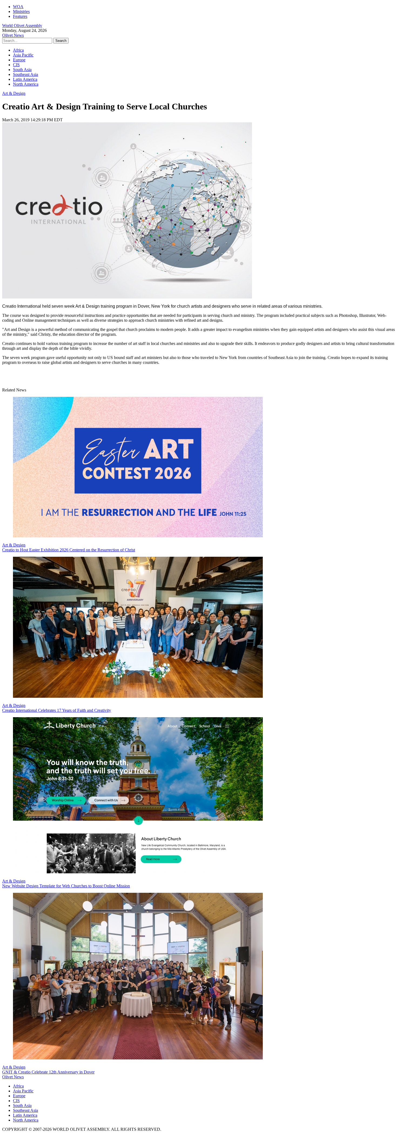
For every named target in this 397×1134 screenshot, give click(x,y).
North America (25, 84)
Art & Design (13, 93)
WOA (18, 6)
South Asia (22, 69)
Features (20, 16)
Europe (19, 60)
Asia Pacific (23, 55)
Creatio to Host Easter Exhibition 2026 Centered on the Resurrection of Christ (68, 550)
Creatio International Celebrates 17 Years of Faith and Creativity (56, 710)
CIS (16, 64)
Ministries (21, 11)
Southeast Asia (25, 74)
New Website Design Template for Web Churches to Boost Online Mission (66, 886)
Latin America (25, 79)
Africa (18, 50)
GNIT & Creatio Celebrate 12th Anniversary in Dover (48, 1072)
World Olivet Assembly (22, 25)
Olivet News (13, 35)
